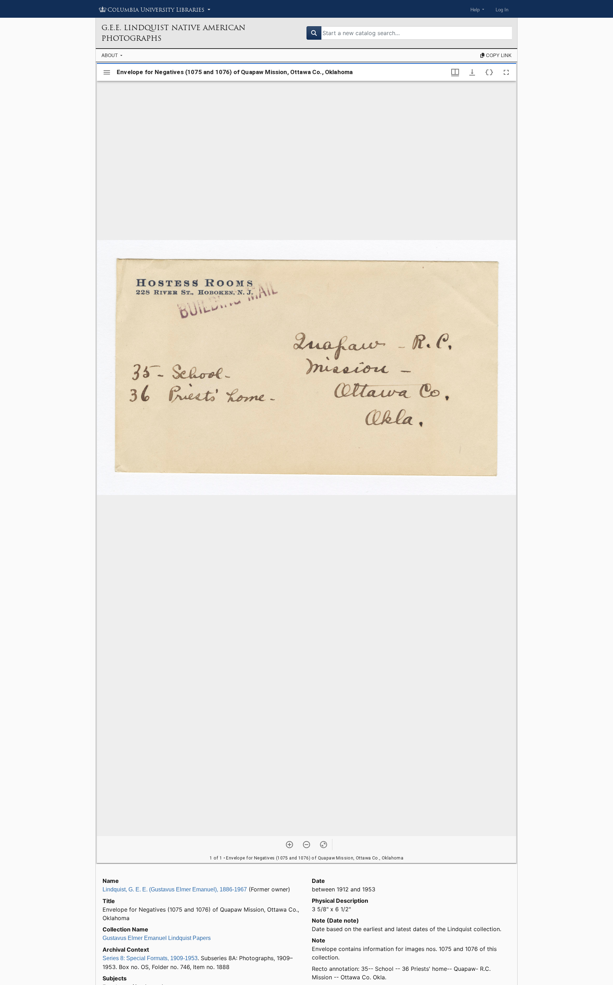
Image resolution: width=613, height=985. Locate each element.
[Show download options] (472, 72)
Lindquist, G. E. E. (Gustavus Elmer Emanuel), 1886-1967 (175, 889)
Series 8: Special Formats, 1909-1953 (150, 958)
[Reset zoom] (323, 844)
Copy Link (498, 55)
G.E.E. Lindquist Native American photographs (173, 33)
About (110, 55)
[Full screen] (506, 72)
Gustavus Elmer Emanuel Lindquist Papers (157, 938)
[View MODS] (489, 72)
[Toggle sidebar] (106, 72)
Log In (502, 9)
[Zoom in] (289, 844)
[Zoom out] (306, 844)
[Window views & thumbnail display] (455, 72)
